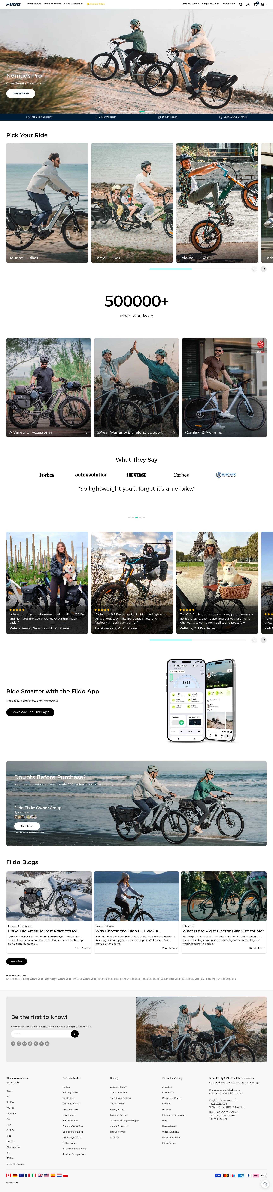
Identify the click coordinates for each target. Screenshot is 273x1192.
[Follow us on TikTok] (30, 1043)
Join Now (27, 826)
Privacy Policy (117, 1110)
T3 (8, 1153)
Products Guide (105, 926)
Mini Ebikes (69, 1115)
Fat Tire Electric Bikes (108, 979)
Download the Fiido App (30, 712)
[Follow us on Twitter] (36, 1043)
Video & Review (170, 1132)
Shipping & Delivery (120, 1098)
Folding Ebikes (71, 1093)
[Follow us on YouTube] (24, 1043)
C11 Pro (11, 1130)
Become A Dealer (171, 1098)
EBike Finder (69, 1143)
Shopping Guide (210, 4)
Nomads (11, 1114)
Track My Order (118, 1132)
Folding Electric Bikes (32, 979)
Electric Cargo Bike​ (226, 979)
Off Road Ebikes (71, 1104)
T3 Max (11, 1158)
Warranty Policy (118, 1087)
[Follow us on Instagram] (19, 1043)
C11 (9, 1125)
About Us (167, 1087)
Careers (166, 1104)
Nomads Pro (14, 1147)
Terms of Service (119, 1115)
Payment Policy (118, 1093)
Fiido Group (168, 1143)
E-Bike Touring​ (70, 1121)
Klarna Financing (119, 1126)
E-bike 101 (189, 926)
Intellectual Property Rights (124, 1121)
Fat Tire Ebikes (70, 1110)
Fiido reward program (174, 1115)
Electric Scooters (52, 4)
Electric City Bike (190, 979)
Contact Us (168, 1093)
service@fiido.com (230, 1090)
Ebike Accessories (73, 4)
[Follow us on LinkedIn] (47, 1043)
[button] (263, 269)
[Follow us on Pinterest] (41, 1043)
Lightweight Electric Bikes (58, 979)
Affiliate (166, 1110)
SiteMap (114, 1138)
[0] (255, 4)
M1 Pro (11, 1108)
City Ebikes (68, 1098)
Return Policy (117, 1104)
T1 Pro (10, 1102)
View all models (15, 1164)
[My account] (247, 4)
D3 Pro (10, 1142)
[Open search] (241, 4)
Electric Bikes (34, 4)
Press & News (169, 1126)
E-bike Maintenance (20, 926)
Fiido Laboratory (171, 1138)
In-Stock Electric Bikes (75, 1149)
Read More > (82, 948)
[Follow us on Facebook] (13, 1043)
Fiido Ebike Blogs (150, 979)
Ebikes (66, 1087)
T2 (8, 1097)
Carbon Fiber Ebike (170, 979)
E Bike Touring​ (208, 979)
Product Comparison (74, 1154)
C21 (9, 1136)
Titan (9, 1091)
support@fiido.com (232, 1093)
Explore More (17, 961)
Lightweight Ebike (72, 1138)
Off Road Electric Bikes (84, 979)
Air (8, 1119)
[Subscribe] (75, 1034)
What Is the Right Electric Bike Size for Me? (223, 931)
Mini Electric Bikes (130, 979)
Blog (164, 1121)
